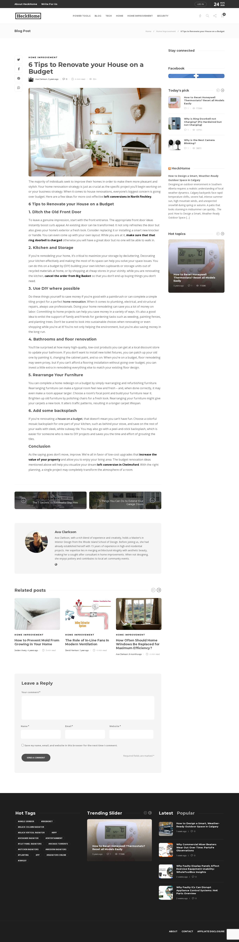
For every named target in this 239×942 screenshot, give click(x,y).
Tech (109, 16)
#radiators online (56, 855)
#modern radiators (55, 849)
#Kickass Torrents (58, 844)
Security (162, 16)
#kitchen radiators (28, 849)
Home (119, 16)
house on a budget (70, 419)
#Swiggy (22, 860)
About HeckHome (26, 4)
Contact (187, 931)
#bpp (54, 832)
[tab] (166, 813)
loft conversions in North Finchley (127, 197)
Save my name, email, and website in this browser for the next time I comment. (70, 745)
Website (115, 726)
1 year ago (84, 650)
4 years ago (32, 650)
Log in (200, 4)
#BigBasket (47, 821)
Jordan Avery (21, 650)
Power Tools (81, 16)
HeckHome (181, 168)
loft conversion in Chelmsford (118, 465)
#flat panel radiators (29, 844)
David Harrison (72, 650)
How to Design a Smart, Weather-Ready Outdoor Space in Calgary (193, 178)
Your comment (31, 692)
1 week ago (181, 831)
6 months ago (135, 654)
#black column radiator (31, 827)
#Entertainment (53, 838)
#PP (38, 855)
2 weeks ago (182, 877)
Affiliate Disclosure (210, 931)
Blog (98, 16)
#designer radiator (28, 838)
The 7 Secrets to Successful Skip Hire (55, 502)
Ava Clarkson (41, 79)
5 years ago (53, 79)
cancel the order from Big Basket (68, 276)
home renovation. (74, 302)
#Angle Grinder (26, 821)
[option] (37, 624)
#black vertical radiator (31, 832)
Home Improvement (140, 16)
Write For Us (49, 4)
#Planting (23, 855)
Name (25, 726)
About (173, 931)
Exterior (136, 497)
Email (69, 726)
